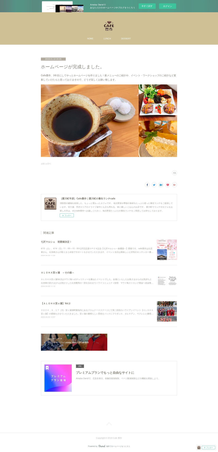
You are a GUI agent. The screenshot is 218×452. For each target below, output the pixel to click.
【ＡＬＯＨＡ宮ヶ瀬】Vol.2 (55, 303)
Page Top (109, 424)
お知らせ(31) (46, 163)
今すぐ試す (147, 5)
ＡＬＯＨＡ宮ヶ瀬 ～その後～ (57, 272)
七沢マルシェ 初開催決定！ (56, 241)
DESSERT (126, 38)
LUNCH (107, 38)
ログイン (167, 6)
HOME (90, 38)
